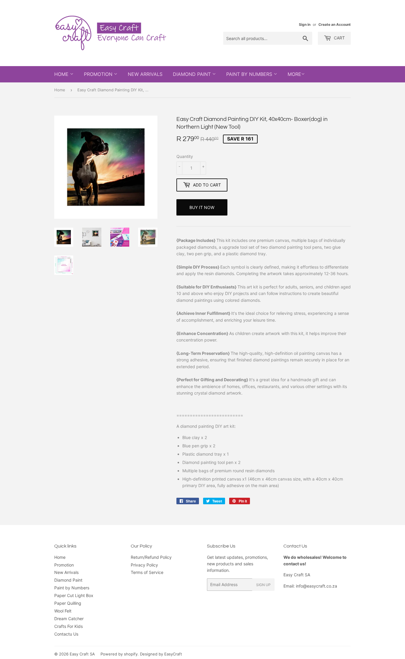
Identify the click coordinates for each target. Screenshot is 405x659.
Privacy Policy (144, 564)
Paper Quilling (67, 603)
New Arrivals (145, 74)
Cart (339, 37)
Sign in (304, 24)
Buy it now (201, 207)
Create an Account (334, 24)
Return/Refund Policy (151, 557)
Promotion (99, 74)
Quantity (184, 156)
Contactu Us (66, 633)
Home (62, 74)
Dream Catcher (69, 618)
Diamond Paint (192, 74)
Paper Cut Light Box (73, 595)
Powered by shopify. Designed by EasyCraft (141, 654)
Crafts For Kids (68, 626)
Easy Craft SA (82, 654)
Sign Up (263, 585)
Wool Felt (62, 610)
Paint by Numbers (250, 74)
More (294, 74)
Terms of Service (147, 572)
